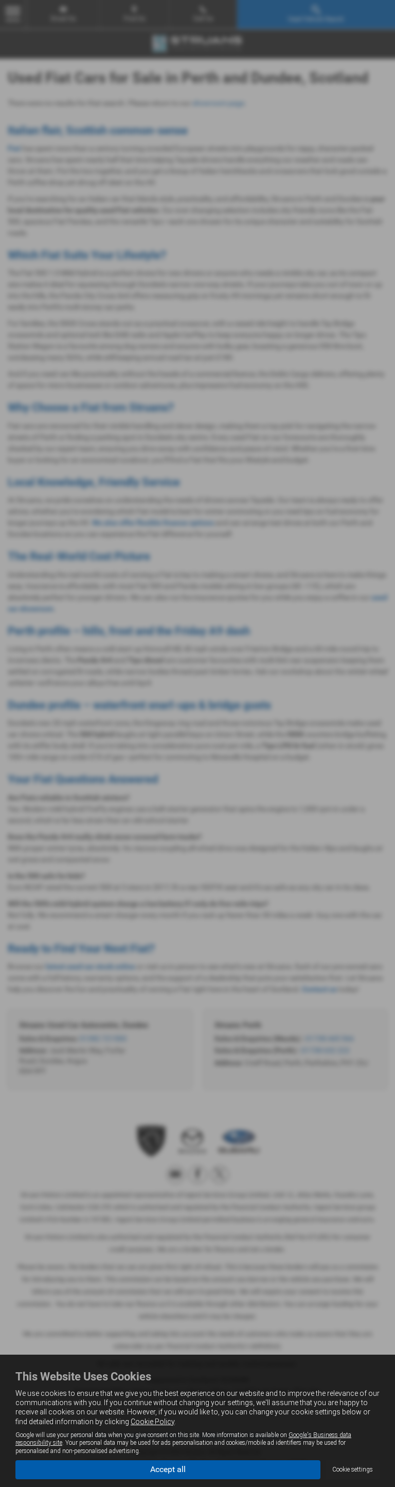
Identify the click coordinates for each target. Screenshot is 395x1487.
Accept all (168, 1469)
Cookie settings (352, 1469)
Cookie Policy (152, 1421)
